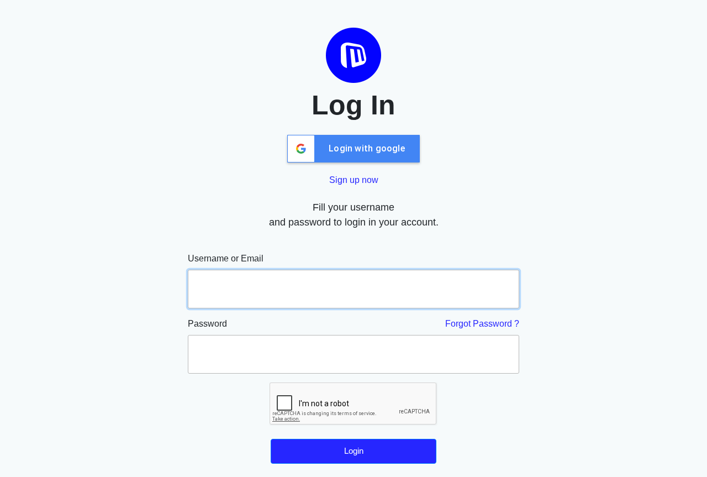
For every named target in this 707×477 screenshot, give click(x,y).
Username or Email (225, 258)
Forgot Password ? (482, 323)
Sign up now (353, 180)
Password (207, 323)
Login (353, 450)
